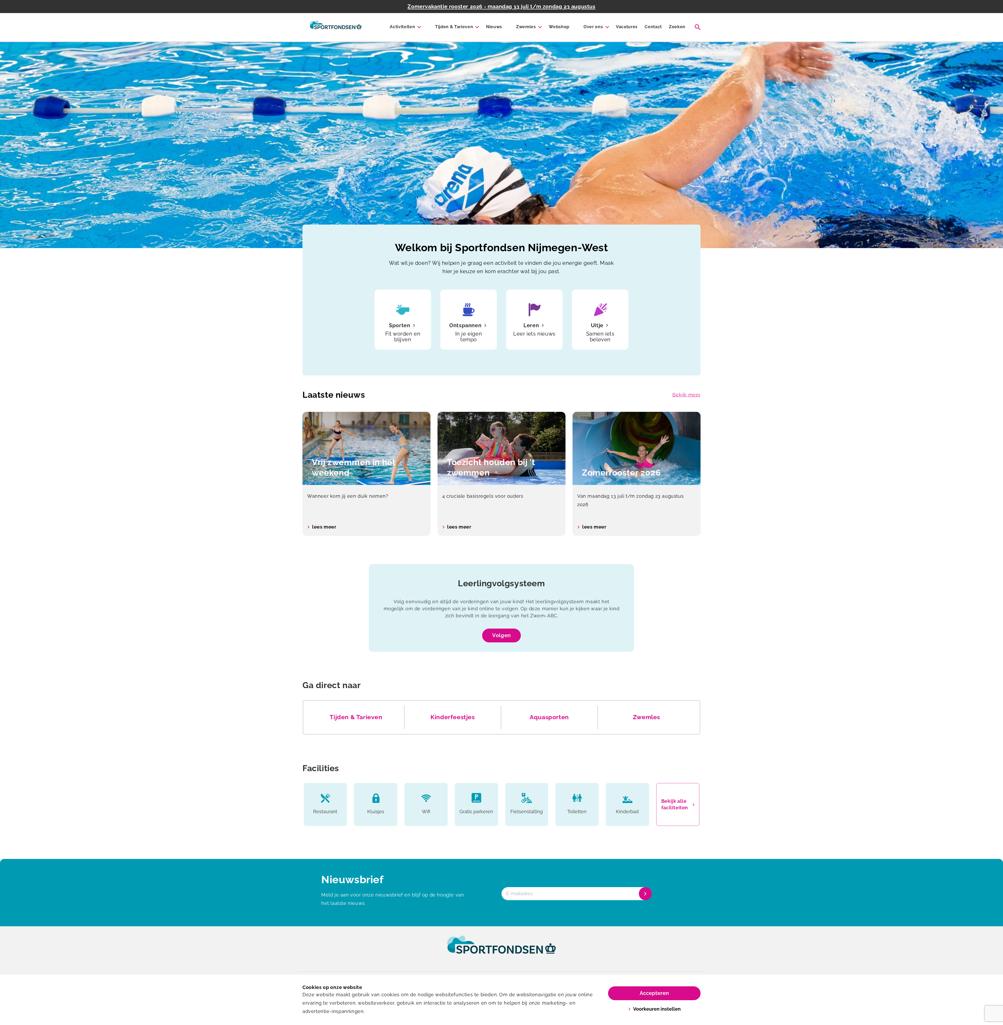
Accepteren (654, 993)
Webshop (559, 26)
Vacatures (627, 26)
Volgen (501, 635)
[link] (501, 949)
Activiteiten (402, 26)
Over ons (593, 26)
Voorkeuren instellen (657, 1009)
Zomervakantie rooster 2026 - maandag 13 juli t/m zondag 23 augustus (501, 6)
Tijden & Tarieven (454, 26)
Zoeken (677, 26)
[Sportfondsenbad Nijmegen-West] (335, 27)
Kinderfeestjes (452, 717)
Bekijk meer (686, 394)
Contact (653, 26)
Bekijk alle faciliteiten (674, 804)
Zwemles (526, 26)
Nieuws (494, 26)
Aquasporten (549, 717)
